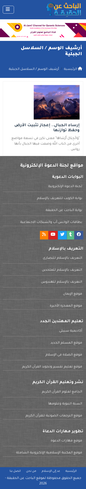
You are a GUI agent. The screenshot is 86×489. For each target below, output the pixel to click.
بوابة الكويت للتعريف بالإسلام (59, 198)
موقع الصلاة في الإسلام (63, 355)
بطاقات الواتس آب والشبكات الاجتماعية (51, 222)
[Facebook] (79, 235)
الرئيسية (71, 471)
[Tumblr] (70, 235)
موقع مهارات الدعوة (66, 441)
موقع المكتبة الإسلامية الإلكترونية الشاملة (49, 453)
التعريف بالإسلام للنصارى (62, 258)
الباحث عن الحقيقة (21, 478)
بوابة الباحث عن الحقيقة (64, 210)
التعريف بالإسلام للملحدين (62, 270)
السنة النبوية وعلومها (65, 404)
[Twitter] (62, 235)
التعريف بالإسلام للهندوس (61, 282)
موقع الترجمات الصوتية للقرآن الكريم (53, 416)
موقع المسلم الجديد (66, 343)
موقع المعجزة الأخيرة (66, 306)
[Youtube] (53, 235)
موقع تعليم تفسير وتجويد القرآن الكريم (52, 367)
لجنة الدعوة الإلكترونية (65, 186)
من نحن (31, 471)
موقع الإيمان (72, 294)
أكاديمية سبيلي (70, 331)
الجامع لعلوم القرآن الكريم (62, 392)
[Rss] (44, 235)
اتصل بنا (15, 471)
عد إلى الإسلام (51, 471)
